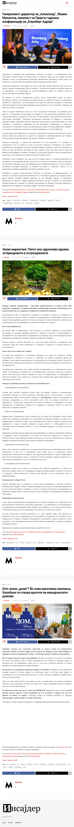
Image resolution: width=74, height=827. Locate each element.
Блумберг (25, 200)
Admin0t (6, 26)
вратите (13, 764)
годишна (43, 200)
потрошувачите (65, 542)
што (24, 767)
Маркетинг (18, 822)
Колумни (9, 245)
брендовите (10, 542)
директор (51, 200)
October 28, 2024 (16, 257)
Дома (23, 764)
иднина (28, 542)
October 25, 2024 (16, 600)
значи (36, 764)
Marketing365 (45, 192)
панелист (29, 203)
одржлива (49, 542)
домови (29, 764)
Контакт (10, 822)
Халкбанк (18, 767)
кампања (43, 764)
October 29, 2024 (16, 26)
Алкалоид (16, 200)
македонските (61, 764)
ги (18, 764)
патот (56, 542)
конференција (7, 203)
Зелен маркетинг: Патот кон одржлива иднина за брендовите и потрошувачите (37, 532)
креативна (51, 764)
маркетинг (41, 542)
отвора (11, 767)
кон (34, 542)
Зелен (22, 542)
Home (3, 9)
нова (4, 767)
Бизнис (9, 9)
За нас (4, 822)
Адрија (9, 200)
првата (37, 203)
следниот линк (63, 747)
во (7, 764)
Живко (58, 200)
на (23, 203)
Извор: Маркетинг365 (10, 196)
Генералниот (34, 200)
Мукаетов (17, 203)
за (17, 542)
